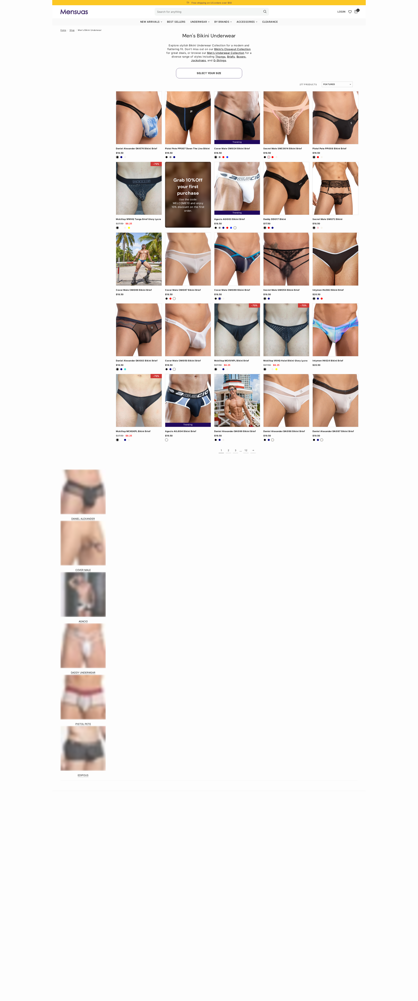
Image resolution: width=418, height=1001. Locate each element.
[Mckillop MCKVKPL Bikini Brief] (237, 329)
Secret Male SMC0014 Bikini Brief (282, 148)
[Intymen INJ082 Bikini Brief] (335, 259)
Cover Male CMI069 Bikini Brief (134, 290)
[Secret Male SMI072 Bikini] (335, 188)
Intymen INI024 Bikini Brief (328, 361)
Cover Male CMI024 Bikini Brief (232, 148)
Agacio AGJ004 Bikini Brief (180, 431)
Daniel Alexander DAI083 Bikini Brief (136, 361)
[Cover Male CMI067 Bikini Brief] (188, 259)
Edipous (83, 775)
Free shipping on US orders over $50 (212, 2)
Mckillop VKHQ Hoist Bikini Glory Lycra (285, 361)
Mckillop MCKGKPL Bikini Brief (133, 431)
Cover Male (83, 570)
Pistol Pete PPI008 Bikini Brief (329, 148)
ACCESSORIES (246, 21)
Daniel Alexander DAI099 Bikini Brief (235, 431)
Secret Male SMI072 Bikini (328, 219)
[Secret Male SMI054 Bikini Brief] (286, 259)
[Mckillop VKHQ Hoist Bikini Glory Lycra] (286, 329)
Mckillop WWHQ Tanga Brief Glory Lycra (138, 219)
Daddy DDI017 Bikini (274, 219)
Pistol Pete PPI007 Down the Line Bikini (187, 148)
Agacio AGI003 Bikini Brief (229, 219)
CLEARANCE (270, 21)
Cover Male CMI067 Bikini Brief (183, 290)
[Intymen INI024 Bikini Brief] (335, 329)
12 (246, 450)
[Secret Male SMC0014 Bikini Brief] (286, 117)
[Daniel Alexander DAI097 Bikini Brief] (335, 400)
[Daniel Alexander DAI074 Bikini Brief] (139, 117)
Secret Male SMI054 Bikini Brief (281, 290)
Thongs (220, 56)
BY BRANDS (221, 21)
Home (63, 30)
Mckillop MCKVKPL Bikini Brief (231, 361)
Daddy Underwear (83, 672)
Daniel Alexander (83, 518)
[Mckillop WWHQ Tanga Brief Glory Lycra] (139, 188)
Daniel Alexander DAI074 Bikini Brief (136, 148)
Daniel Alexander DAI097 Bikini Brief (333, 431)
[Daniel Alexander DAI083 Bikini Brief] (139, 329)
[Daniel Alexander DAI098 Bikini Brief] (286, 400)
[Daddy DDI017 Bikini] (286, 188)
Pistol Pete (83, 724)
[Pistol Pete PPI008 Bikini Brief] (335, 117)
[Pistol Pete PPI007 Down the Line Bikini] (188, 117)
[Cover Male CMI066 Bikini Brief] (237, 259)
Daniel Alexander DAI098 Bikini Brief (284, 431)
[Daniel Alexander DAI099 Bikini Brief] (237, 400)
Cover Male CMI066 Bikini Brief (232, 290)
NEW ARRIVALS (150, 21)
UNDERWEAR (198, 21)
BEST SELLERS (176, 21)
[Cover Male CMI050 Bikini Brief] (188, 329)
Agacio (83, 621)
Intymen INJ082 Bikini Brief (328, 290)
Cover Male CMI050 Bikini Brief (183, 361)
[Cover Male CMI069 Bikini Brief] (139, 259)
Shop (72, 30)
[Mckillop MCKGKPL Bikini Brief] (139, 400)
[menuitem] (151, 21)
